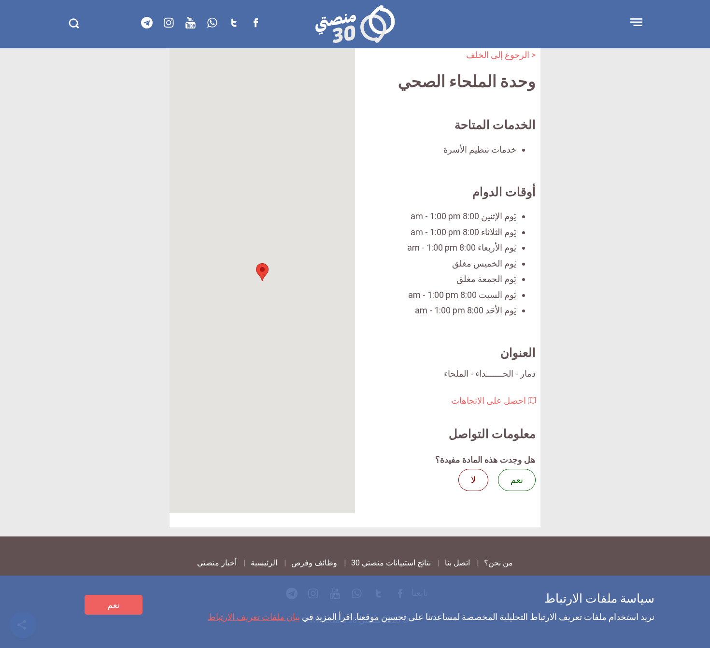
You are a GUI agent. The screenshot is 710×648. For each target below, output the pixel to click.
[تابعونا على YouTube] (190, 23)
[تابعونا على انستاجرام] (168, 23)
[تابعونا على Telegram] (147, 23)
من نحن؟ (498, 562)
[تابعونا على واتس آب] (212, 23)
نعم (113, 605)
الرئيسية (264, 562)
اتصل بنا (457, 562)
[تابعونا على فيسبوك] (255, 23)
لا (473, 480)
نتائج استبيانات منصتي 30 (391, 562)
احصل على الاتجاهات (489, 400)
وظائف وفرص (314, 562)
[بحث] (73, 23)
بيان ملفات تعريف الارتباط (254, 617)
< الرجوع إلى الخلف (501, 55)
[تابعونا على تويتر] (234, 23)
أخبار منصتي (217, 562)
